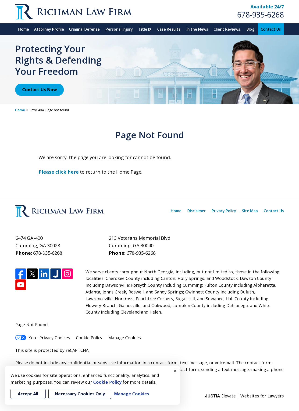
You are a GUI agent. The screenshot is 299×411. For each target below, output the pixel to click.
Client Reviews (227, 29)
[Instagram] (67, 273)
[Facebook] (20, 273)
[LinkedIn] (44, 273)
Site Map (250, 210)
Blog (250, 29)
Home (23, 29)
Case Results (168, 29)
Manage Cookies (124, 337)
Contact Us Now (39, 89)
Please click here (59, 172)
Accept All (28, 394)
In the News (197, 29)
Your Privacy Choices (49, 337)
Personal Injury (119, 29)
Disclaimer (196, 210)
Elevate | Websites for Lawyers (244, 396)
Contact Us (271, 29)
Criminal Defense (84, 29)
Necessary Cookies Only (80, 394)
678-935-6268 (260, 15)
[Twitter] (32, 273)
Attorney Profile (49, 29)
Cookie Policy (89, 337)
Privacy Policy (224, 210)
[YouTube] (20, 284)
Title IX (145, 29)
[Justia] (55, 273)
